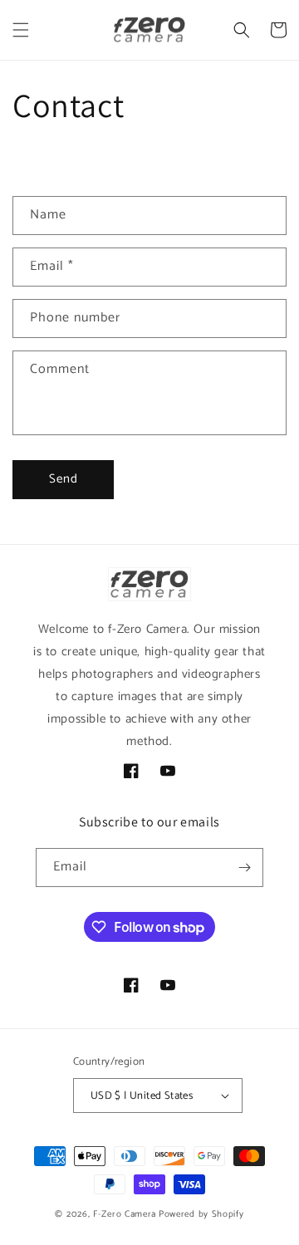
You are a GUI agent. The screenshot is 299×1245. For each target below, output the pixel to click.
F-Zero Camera (124, 1214)
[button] (20, 30)
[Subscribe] (244, 867)
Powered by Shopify (201, 1214)
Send (63, 478)
